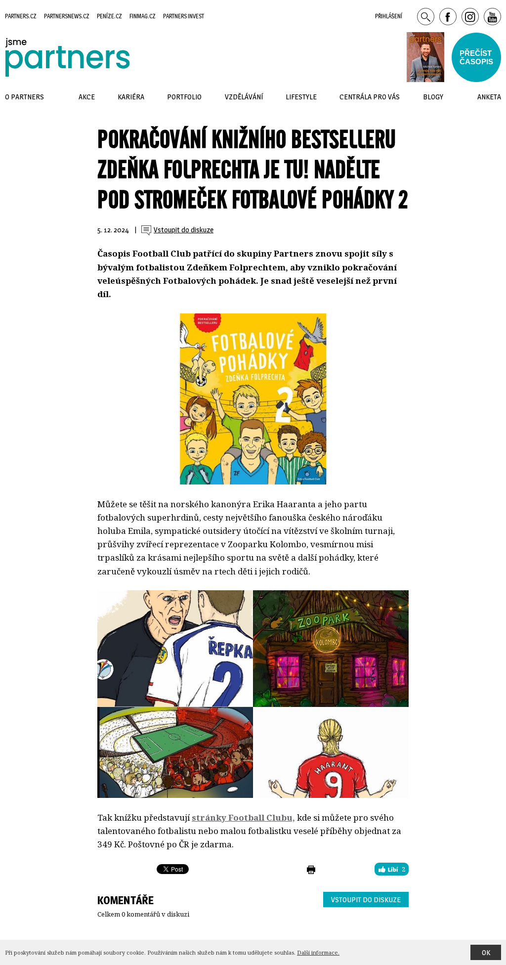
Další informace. (318, 952)
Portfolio (184, 96)
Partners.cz (21, 16)
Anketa (489, 96)
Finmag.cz (142, 16)
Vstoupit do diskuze (366, 899)
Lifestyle (301, 96)
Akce (87, 96)
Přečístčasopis (476, 57)
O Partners (24, 96)
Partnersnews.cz (66, 16)
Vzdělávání (244, 96)
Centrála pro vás (369, 96)
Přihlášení (388, 16)
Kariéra (131, 96)
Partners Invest (183, 16)
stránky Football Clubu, (243, 817)
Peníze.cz (109, 16)
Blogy (433, 96)
